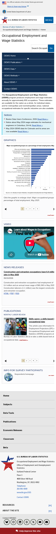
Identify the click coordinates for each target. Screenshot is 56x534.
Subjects (7, 404)
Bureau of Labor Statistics (13, 27)
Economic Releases (12, 430)
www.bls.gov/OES (24, 492)
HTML (6, 293)
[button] (50, 505)
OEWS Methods (11, 75)
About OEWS (9, 82)
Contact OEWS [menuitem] (10, 89)
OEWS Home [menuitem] (10, 56)
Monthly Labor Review (14, 315)
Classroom (8, 438)
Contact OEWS (23, 497)
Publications (9, 421)
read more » (23, 340)
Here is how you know (16, 6)
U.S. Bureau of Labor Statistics (22, 20)
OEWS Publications (12, 62)
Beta (5, 447)
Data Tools (8, 413)
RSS (17, 293)
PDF (12, 293)
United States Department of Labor (18, 12)
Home (6, 395)
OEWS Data (9, 69)
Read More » (42, 119)
